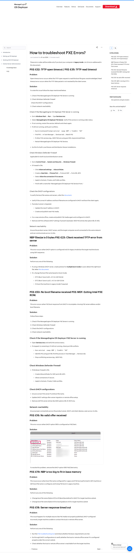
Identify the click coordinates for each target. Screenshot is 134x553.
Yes (114, 110)
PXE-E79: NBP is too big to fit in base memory (120, 82)
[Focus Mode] (111, 48)
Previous (34, 549)
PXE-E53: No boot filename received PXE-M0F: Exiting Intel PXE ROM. (120, 72)
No (121, 110)
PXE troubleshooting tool (46, 534)
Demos (73, 6)
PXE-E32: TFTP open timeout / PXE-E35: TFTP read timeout (120, 57)
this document (44, 269)
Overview (59, 6)
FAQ (8, 71)
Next (99, 549)
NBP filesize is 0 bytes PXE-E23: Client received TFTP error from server (120, 64)
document (68, 195)
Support (97, 6)
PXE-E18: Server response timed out (118, 87)
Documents (89, 6)
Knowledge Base (11, 67)
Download (110, 6)
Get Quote (81, 6)
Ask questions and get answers (120, 100)
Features (67, 6)
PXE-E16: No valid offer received (120, 77)
